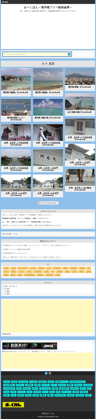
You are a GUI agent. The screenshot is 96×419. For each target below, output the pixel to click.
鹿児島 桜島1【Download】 (80, 87)
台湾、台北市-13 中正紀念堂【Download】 (48, 143)
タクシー (66, 392)
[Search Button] (49, 373)
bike (13, 271)
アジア (45, 385)
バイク (21, 271)
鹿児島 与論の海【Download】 (48, 117)
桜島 (55, 388)
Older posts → (52, 203)
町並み (41, 268)
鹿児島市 (64, 388)
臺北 (19, 275)
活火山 (27, 388)
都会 (67, 271)
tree (82, 268)
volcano (88, 385)
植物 (8, 293)
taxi (6, 271)
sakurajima (9, 388)
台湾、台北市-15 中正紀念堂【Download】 (16, 169)
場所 (8, 289)
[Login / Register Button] (46, 373)
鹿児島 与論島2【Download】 (48, 92)
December (29, 275)
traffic (38, 271)
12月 (57, 275)
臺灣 (13, 275)
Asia (6, 268)
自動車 (29, 385)
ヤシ (49, 268)
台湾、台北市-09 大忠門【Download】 (16, 194)
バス (45, 392)
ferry (51, 382)
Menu (6, 2)
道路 (37, 385)
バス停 (33, 268)
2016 (88, 271)
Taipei (40, 275)
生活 (13, 268)
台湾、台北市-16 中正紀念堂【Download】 (80, 138)
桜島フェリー (62, 382)
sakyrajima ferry (77, 382)
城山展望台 (9, 385)
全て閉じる (13, 286)
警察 (65, 268)
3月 (19, 388)
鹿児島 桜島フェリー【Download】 (16, 118)
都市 (81, 271)
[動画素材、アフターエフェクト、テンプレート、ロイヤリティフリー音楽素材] (38, 351)
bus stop (23, 268)
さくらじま (45, 388)
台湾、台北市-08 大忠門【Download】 (48, 194)
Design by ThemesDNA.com (48, 416)
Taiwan (49, 275)
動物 (8, 291)
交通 (76, 392)
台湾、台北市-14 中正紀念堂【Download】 (16, 143)
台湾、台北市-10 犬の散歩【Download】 (80, 188)
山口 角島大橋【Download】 (80, 112)
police (57, 268)
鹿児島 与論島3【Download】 (16, 92)
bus (29, 271)
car (46, 271)
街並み (59, 271)
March (73, 268)
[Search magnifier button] (69, 54)
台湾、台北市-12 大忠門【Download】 (80, 163)
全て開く (5, 286)
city (74, 271)
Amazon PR (6, 334)
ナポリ (20, 385)
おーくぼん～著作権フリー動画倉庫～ (48, 7)
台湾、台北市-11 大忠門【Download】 (48, 169)
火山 (35, 388)
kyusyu (75, 388)
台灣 (6, 275)
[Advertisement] (48, 31)
